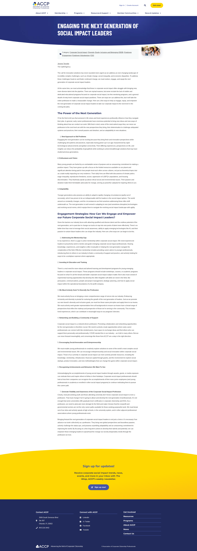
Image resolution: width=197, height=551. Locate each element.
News (126, 529)
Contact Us (128, 534)
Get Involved (129, 512)
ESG (92, 55)
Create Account (132, 5)
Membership (60, 13)
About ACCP (41, 13)
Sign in (122, 5)
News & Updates (152, 13)
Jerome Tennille (63, 64)
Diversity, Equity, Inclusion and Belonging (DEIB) (105, 52)
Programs (78, 13)
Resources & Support (100, 13)
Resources (128, 516)
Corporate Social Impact (78, 52)
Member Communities (126, 13)
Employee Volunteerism (81, 55)
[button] (145, 5)
